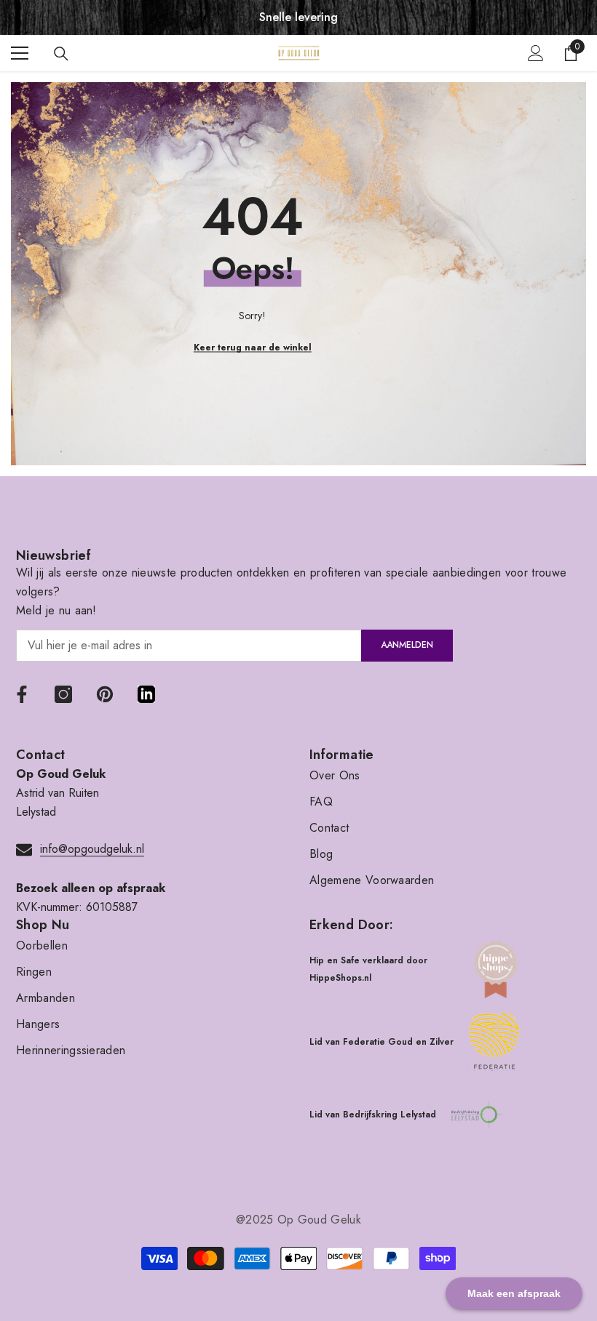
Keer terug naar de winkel (253, 347)
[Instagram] (63, 694)
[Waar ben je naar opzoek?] (61, 54)
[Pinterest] (105, 694)
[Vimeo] (146, 694)
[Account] (536, 53)
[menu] (19, 53)
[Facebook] (22, 694)
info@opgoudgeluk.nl (92, 848)
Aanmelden (407, 644)
